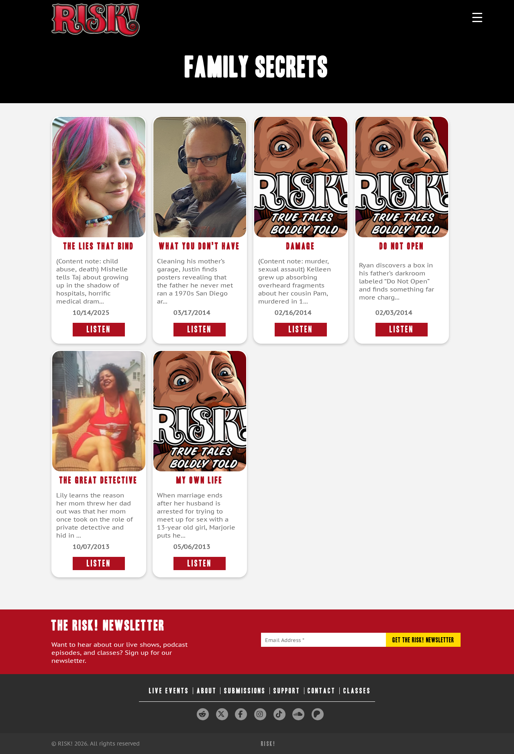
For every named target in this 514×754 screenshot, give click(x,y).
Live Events (169, 690)
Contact (322, 690)
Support (286, 690)
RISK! (268, 744)
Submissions (245, 690)
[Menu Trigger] (477, 17)
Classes (357, 690)
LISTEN (99, 329)
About (207, 690)
